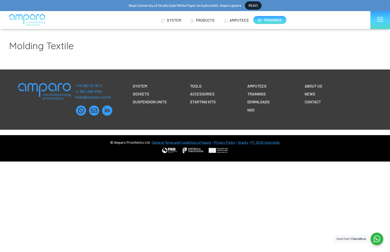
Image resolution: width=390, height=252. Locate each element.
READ (253, 5)
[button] (380, 20)
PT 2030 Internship (265, 142)
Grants (243, 142)
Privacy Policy (224, 142)
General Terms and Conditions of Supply (181, 142)
